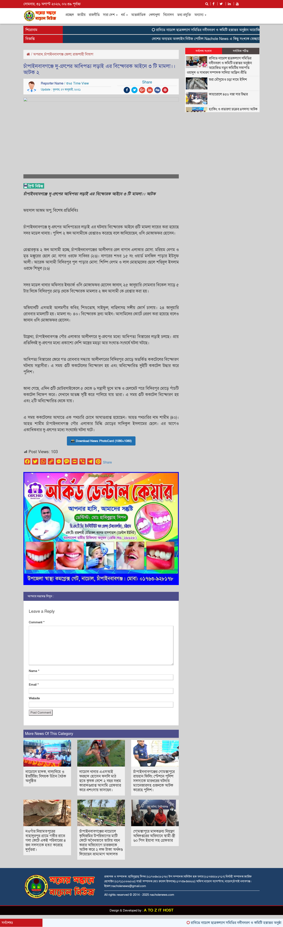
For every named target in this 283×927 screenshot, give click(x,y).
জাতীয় (81, 14)
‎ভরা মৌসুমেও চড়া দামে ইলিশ (228, 79)
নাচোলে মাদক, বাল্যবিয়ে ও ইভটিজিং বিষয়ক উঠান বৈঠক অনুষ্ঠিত (45, 776)
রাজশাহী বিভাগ (83, 54)
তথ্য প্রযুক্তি (184, 14)
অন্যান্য (199, 14)
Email (34, 685)
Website (34, 698)
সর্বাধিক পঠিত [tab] (240, 51)
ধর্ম (123, 14)
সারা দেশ (109, 14)
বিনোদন (168, 14)
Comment (37, 622)
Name (34, 671)
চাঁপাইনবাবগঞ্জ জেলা (57, 54)
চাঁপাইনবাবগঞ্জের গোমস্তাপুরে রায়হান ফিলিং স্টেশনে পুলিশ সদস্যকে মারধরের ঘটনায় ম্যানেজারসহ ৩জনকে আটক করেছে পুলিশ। (154, 781)
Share (107, 462)
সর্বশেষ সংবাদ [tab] (204, 51)
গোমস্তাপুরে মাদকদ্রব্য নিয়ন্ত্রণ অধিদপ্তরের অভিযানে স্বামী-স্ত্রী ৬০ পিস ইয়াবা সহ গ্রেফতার (154, 836)
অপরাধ (38, 54)
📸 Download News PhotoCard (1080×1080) (101, 441)
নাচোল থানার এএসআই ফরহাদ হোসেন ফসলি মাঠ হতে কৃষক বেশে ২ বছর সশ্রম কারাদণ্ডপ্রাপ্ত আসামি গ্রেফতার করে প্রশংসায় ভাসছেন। (100, 781)
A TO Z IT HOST (158, 910)
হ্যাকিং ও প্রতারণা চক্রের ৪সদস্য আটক (233, 109)
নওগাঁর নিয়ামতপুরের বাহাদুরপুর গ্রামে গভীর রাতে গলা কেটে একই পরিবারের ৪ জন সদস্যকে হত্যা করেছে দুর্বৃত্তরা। (45, 840)
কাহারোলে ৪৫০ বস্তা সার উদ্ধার (228, 94)
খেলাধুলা (154, 14)
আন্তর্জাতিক (138, 14)
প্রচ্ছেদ (69, 14)
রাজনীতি (94, 14)
